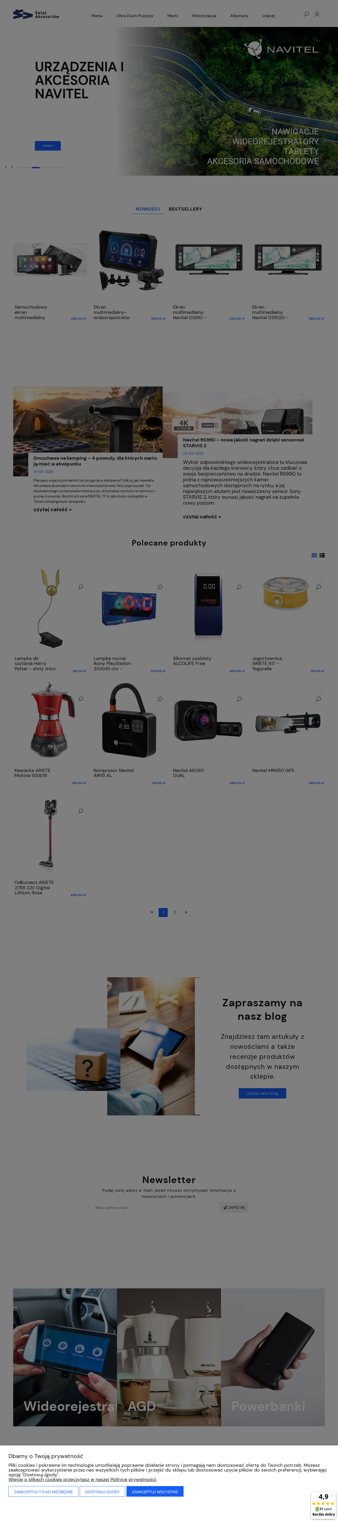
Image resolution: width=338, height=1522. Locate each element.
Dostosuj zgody (102, 1492)
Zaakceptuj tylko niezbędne (43, 1492)
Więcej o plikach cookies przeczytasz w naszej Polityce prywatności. (82, 1479)
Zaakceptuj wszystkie (155, 1492)
